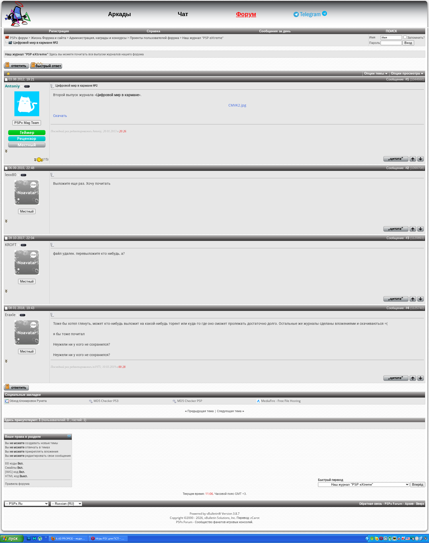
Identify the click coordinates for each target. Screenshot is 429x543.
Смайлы (11, 468)
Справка (153, 31)
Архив (409, 504)
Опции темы (374, 73)
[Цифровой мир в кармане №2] (8, 73)
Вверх (420, 504)
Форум (246, 14)
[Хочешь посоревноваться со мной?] (26, 123)
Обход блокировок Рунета (28, 401)
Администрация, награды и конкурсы (98, 38)
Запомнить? (416, 38)
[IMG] (9, 472)
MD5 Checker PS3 (106, 401)
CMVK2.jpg (237, 105)
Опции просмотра (405, 73)
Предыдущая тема (200, 411)
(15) (45, 159)
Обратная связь (370, 504)
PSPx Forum (393, 504)
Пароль (374, 43)
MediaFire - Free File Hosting (281, 401)
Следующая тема (229, 411)
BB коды (11, 463)
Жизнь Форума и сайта (48, 38)
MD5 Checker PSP (189, 401)
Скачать (60, 115)
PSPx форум (19, 38)
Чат (183, 14)
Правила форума (17, 484)
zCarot (254, 518)
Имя (372, 37)
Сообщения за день (275, 31)
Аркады (119, 14)
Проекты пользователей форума (154, 38)
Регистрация (59, 31)
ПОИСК (391, 31)
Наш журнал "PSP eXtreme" (202, 38)
